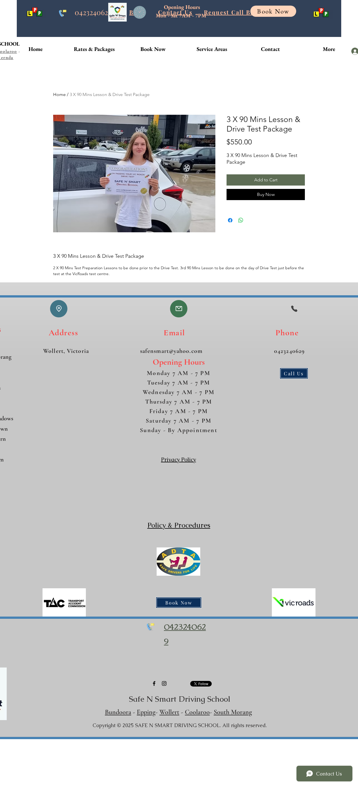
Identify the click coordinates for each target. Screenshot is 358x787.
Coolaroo (197, 712)
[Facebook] (154, 683)
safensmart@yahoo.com (171, 351)
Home (59, 94)
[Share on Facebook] (230, 220)
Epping (146, 712)
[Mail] (178, 308)
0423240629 (93, 12)
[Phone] (294, 308)
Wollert (169, 712)
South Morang (233, 712)
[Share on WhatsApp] (240, 220)
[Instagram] (164, 683)
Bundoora (118, 712)
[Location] (58, 308)
